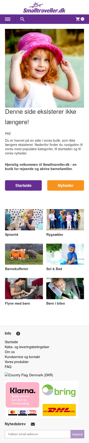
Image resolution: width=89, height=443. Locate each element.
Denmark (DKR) (41, 375)
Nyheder (65, 185)
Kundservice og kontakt (22, 356)
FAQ (8, 366)
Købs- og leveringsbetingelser (27, 346)
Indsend (77, 434)
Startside (23, 185)
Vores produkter (17, 361)
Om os (10, 351)
